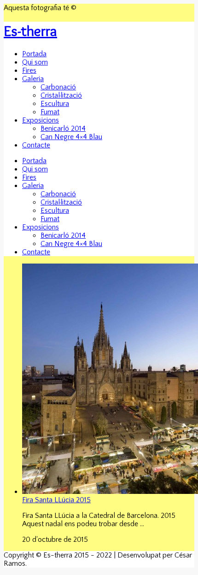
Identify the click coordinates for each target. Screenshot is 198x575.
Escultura (55, 104)
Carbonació (58, 87)
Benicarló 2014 (63, 128)
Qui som (35, 62)
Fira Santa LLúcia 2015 (56, 500)
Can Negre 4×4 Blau (71, 137)
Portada (34, 54)
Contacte (36, 145)
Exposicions (40, 120)
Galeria (33, 79)
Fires (29, 70)
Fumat (50, 112)
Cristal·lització (61, 95)
